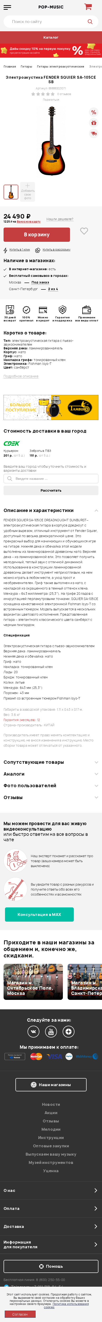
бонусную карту (29, 221)
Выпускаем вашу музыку (51, 1154)
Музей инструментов (51, 1162)
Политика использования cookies (66, 1305)
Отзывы (13, 797)
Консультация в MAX (39, 914)
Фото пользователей (30, 785)
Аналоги (14, 774)
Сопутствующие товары (34, 762)
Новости (51, 1104)
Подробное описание (21, 376)
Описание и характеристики (39, 510)
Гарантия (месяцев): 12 (22, 720)
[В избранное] (84, 235)
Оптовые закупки (51, 1145)
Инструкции (51, 1137)
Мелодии (51, 1129)
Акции (51, 1112)
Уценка (51, 1170)
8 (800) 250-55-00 (50, 1279)
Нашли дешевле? (59, 219)
